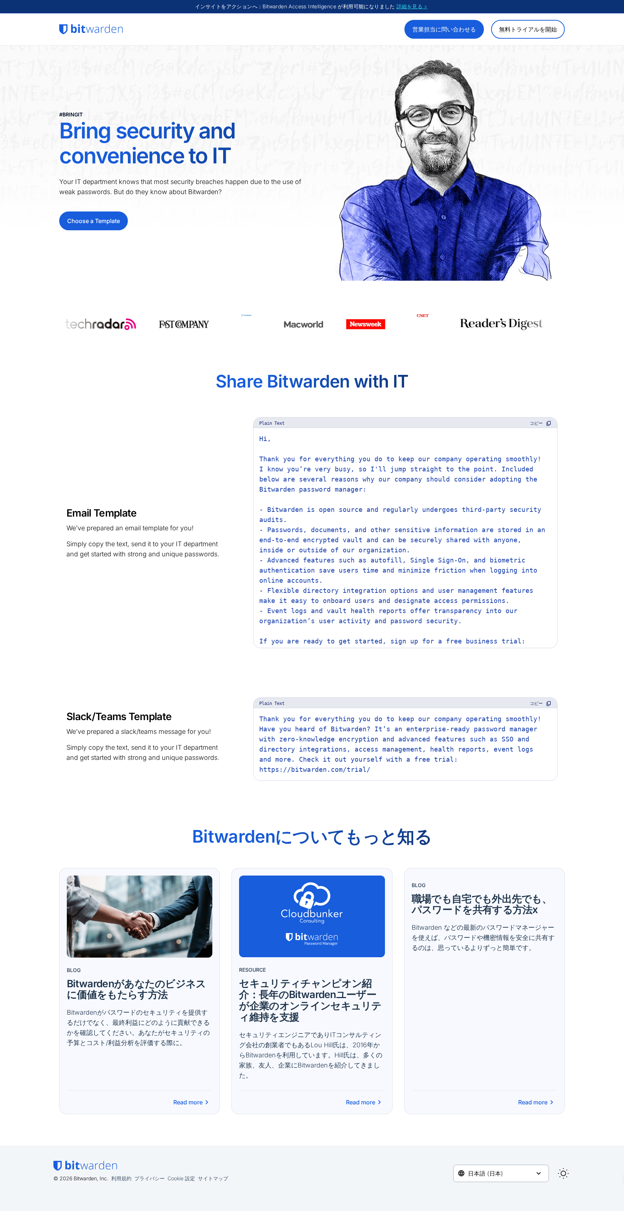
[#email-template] (62, 513)
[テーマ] (563, 1173)
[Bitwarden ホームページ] (91, 29)
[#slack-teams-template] (62, 716)
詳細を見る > (412, 6)
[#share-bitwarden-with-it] (211, 377)
